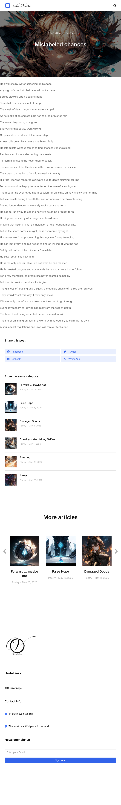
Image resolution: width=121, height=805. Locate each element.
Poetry (69, 33)
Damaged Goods (30, 421)
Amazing (25, 457)
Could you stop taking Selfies (37, 439)
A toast (24, 475)
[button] (32, 351)
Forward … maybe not (33, 384)
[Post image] (11, 389)
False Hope (26, 403)
